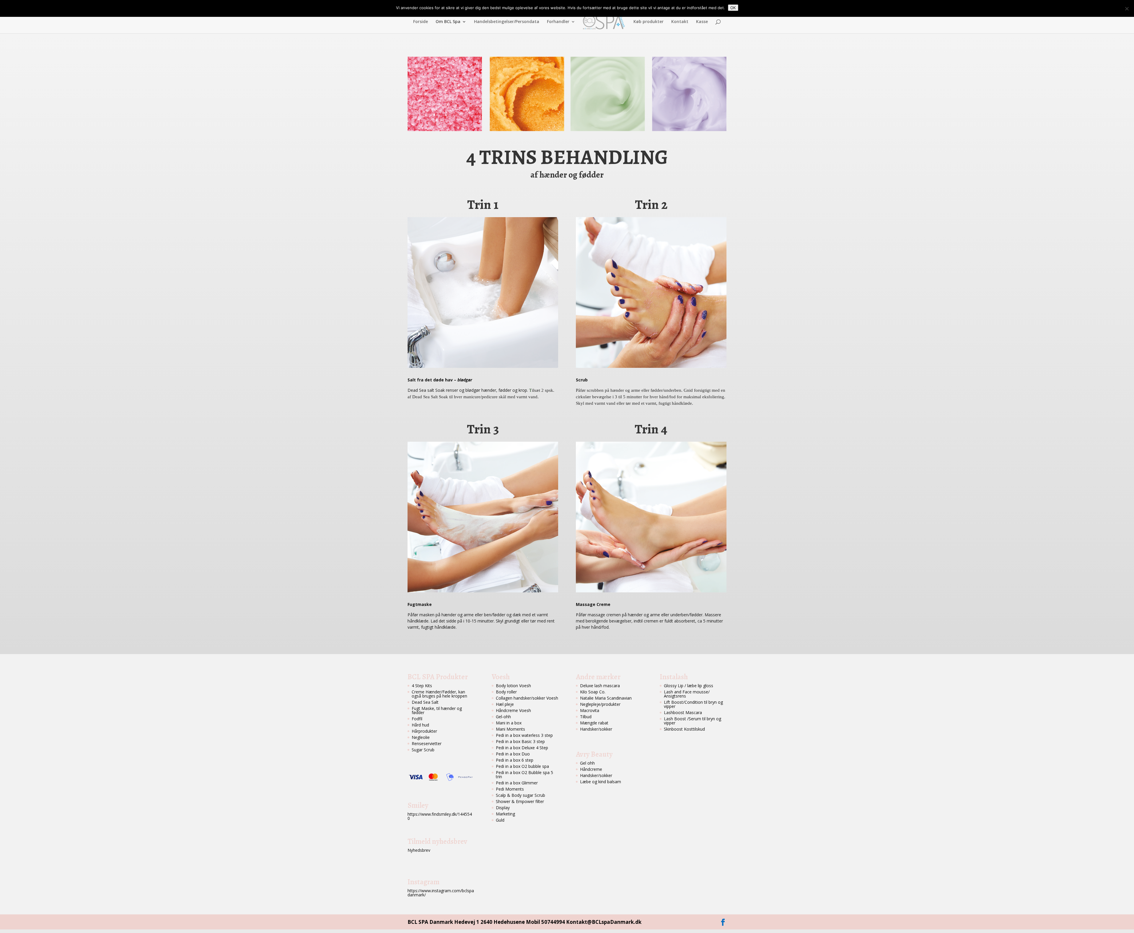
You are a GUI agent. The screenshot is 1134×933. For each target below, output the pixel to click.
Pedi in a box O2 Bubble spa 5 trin (524, 774)
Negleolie (421, 737)
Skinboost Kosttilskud (684, 729)
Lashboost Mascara (683, 712)
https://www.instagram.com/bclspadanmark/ (441, 893)
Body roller (506, 692)
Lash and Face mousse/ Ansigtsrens (687, 694)
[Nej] (1127, 9)
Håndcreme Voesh (513, 710)
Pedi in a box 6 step (514, 760)
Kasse (702, 21)
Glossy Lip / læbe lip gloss (688, 685)
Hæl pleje (505, 704)
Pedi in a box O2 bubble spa (522, 766)
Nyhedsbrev (419, 850)
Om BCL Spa (448, 21)
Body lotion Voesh (513, 685)
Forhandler (558, 21)
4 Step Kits (422, 685)
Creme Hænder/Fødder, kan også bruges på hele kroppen (439, 694)
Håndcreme (591, 769)
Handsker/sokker (596, 729)
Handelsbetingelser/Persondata (506, 21)
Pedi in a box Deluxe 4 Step (522, 747)
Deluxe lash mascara (600, 685)
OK (733, 7)
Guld (500, 820)
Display (503, 807)
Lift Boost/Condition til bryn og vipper (693, 704)
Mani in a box (509, 723)
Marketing (505, 814)
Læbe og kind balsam (600, 781)
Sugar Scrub (423, 749)
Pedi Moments (510, 789)
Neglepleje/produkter (600, 704)
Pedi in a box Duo (513, 754)
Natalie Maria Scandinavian (606, 698)
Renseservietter (426, 743)
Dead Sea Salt (425, 702)
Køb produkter (648, 21)
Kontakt (679, 21)
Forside (420, 21)
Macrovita (589, 710)
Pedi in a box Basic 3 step (520, 741)
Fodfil (417, 718)
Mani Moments (510, 729)
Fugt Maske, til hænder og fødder (437, 710)
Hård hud (420, 725)
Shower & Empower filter (520, 801)
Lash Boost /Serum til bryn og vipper (692, 721)
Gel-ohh (503, 716)
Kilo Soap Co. (592, 692)
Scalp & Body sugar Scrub (520, 795)
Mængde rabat (594, 723)
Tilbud (586, 716)
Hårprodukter (424, 731)
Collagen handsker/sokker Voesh (527, 698)
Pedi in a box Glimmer (517, 783)
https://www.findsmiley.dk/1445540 (440, 816)
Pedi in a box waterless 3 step (524, 735)
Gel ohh (587, 763)
